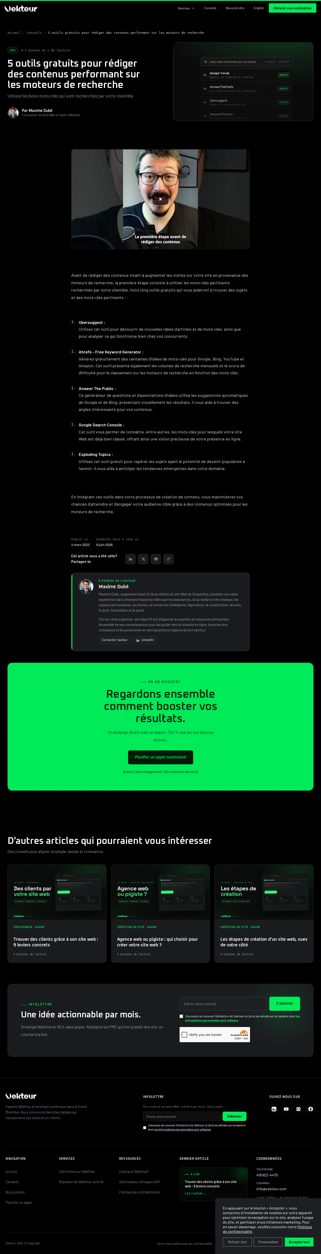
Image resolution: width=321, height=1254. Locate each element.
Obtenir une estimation (293, 8)
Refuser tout (237, 1242)
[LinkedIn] (130, 559)
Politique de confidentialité (139, 1192)
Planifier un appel (19, 1202)
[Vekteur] (68, 1096)
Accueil (14, 32)
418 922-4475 (267, 1172)
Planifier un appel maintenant (160, 757)
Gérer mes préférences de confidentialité (184, 1244)
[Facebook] (156, 559)
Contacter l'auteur (115, 640)
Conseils (210, 8)
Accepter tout (299, 1242)
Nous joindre (235, 8)
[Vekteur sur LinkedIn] (274, 1109)
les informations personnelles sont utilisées (183, 1129)
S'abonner (284, 1003)
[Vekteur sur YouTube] (286, 1109)
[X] (143, 559)
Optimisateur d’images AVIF (139, 1182)
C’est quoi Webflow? (134, 1171)
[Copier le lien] (168, 559)
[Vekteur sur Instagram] (298, 1109)
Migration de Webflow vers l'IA (81, 1182)
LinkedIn (147, 640)
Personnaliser (268, 1242)
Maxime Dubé (114, 586)
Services (184, 8)
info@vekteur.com (271, 1186)
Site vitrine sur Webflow (77, 1171)
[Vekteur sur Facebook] (310, 1109)
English (259, 8)
